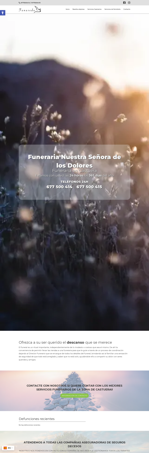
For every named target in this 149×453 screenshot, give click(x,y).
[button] (2, 12)
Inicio (68, 9)
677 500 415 (89, 186)
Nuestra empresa (78, 9)
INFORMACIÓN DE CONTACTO (74, 396)
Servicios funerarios (94, 9)
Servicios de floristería (112, 9)
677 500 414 (59, 186)
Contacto (126, 9)
